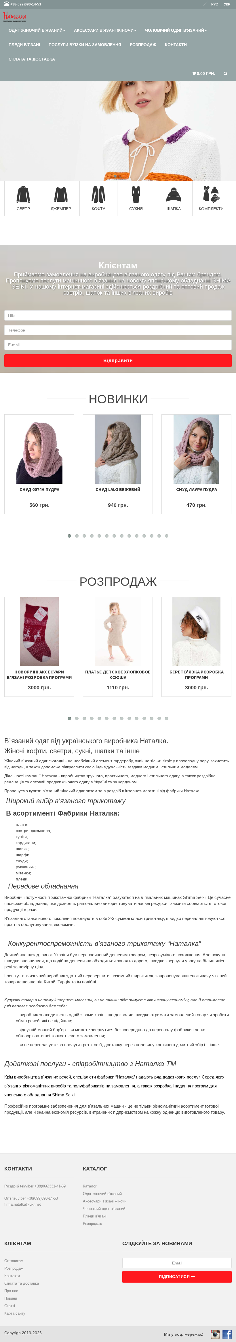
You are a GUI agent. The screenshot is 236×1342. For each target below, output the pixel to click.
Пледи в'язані (24, 44)
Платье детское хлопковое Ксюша (118, 674)
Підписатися (175, 1276)
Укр (227, 4)
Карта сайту (14, 1313)
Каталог (90, 1186)
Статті (9, 1306)
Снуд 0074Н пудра (39, 489)
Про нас (11, 1291)
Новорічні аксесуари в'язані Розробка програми (39, 674)
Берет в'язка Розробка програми (197, 674)
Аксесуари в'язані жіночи (104, 30)
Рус (214, 4)
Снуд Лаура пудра (196, 489)
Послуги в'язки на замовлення (85, 44)
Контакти (176, 44)
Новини (10, 1298)
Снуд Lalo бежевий (118, 489)
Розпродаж (143, 44)
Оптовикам (13, 1261)
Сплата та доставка (32, 59)
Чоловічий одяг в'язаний (174, 30)
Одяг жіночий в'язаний (35, 30)
